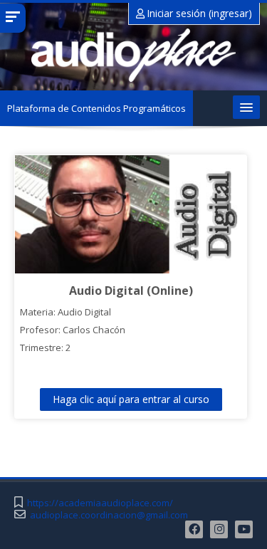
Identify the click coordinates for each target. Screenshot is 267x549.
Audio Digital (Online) (131, 290)
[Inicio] (133, 55)
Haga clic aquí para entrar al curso (131, 399)
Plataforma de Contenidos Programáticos (96, 108)
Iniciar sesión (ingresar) (198, 13)
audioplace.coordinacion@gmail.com (109, 515)
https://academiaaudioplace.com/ (100, 503)
